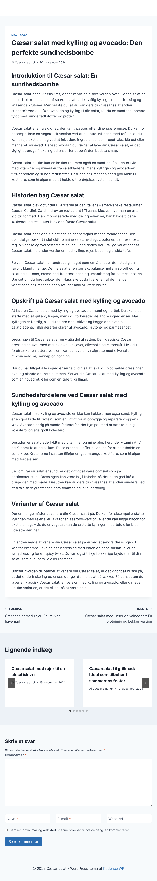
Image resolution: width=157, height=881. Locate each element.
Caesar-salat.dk (25, 62)
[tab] (70, 711)
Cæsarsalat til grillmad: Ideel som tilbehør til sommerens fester (112, 674)
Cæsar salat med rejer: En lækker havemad (32, 615)
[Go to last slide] (11, 683)
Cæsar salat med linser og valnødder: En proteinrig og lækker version (118, 615)
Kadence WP (113, 868)
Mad (14, 34)
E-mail (64, 819)
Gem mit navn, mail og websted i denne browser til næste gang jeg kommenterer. (69, 830)
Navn (12, 819)
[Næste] (145, 683)
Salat (24, 34)
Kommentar (16, 755)
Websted (115, 819)
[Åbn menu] (148, 8)
